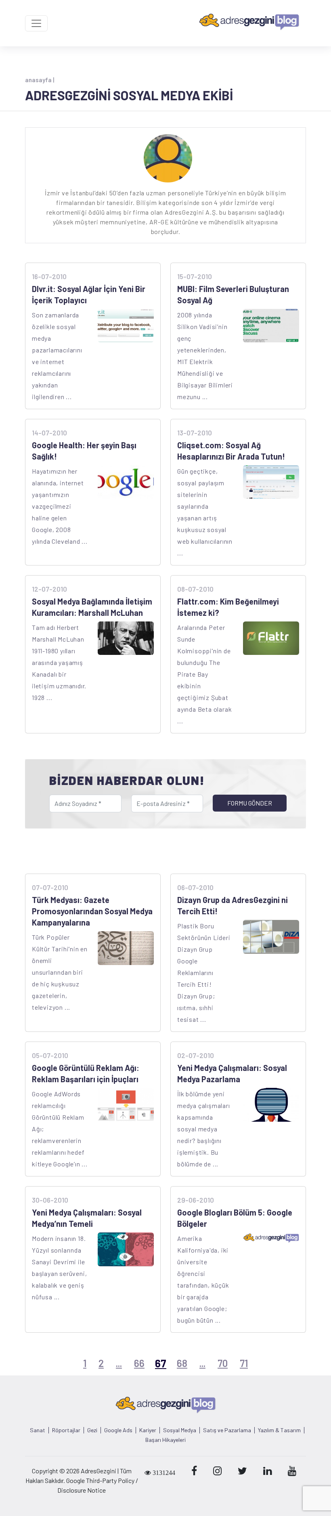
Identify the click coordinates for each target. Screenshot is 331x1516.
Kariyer (147, 1430)
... (119, 1363)
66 (139, 1363)
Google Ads (118, 1430)
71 (244, 1363)
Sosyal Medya (179, 1430)
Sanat (37, 1430)
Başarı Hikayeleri (165, 1440)
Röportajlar (66, 1430)
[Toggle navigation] (36, 23)
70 (223, 1363)
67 (160, 1363)
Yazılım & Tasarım (279, 1430)
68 (182, 1363)
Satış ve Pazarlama (227, 1430)
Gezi (92, 1430)
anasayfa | (39, 79)
